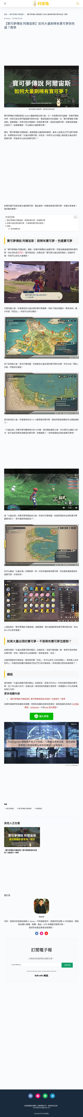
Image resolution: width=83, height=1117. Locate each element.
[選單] (5, 3)
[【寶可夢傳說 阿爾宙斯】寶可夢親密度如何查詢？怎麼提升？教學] (22, 837)
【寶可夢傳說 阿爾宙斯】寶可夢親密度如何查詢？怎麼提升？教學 (37, 699)
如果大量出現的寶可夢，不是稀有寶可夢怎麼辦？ (26, 223)
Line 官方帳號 (50, 707)
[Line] (45, 1095)
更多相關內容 (15, 229)
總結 (8, 226)
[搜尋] (78, 3)
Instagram (34, 707)
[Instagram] (41, 933)
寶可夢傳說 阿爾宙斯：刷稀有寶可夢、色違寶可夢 (26, 220)
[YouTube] (46, 933)
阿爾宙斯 (38, 808)
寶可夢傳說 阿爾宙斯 (24, 808)
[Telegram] (52, 1095)
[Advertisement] (41, 46)
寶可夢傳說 (9, 808)
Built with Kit (41, 975)
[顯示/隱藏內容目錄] (74, 217)
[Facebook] (36, 933)
